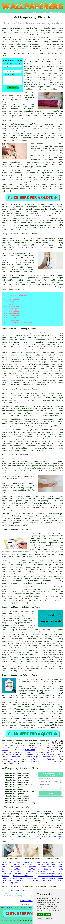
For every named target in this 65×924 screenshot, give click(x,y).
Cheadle (51, 204)
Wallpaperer (14, 862)
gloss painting (53, 754)
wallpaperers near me (28, 636)
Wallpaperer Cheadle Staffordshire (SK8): (21, 28)
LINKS (39, 12)
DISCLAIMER (58, 12)
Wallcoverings (20, 869)
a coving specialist (38, 761)
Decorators (27, 862)
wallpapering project (38, 536)
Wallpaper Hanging (26, 871)
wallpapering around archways (48, 700)
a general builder (42, 757)
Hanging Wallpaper (10, 878)
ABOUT (45, 12)
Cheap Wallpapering (44, 862)
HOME (34, 12)
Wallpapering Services (11, 883)
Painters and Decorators (50, 867)
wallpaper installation (23, 700)
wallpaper (28, 84)
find (9, 811)
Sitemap (3, 907)
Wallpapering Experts (24, 864)
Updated (16, 907)
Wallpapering (18, 874)
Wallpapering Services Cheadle (21, 768)
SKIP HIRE (30, 750)
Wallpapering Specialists (50, 864)
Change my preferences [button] (45, 918)
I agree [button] (40, 914)
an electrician (42, 752)
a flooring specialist (41, 759)
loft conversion (9, 761)
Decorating (6, 869)
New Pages (9, 907)
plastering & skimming (12, 752)
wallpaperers (15, 218)
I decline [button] (47, 914)
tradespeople (13, 764)
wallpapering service (32, 126)
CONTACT (51, 12)
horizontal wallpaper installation (27, 359)
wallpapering (7, 106)
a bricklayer (16, 757)
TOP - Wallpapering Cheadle (14, 890)
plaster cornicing (14, 748)
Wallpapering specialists (13, 204)
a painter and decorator (24, 754)
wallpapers (52, 160)
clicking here (55, 837)
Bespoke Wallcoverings (27, 880)
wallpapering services (48, 727)
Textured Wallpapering (12, 867)
